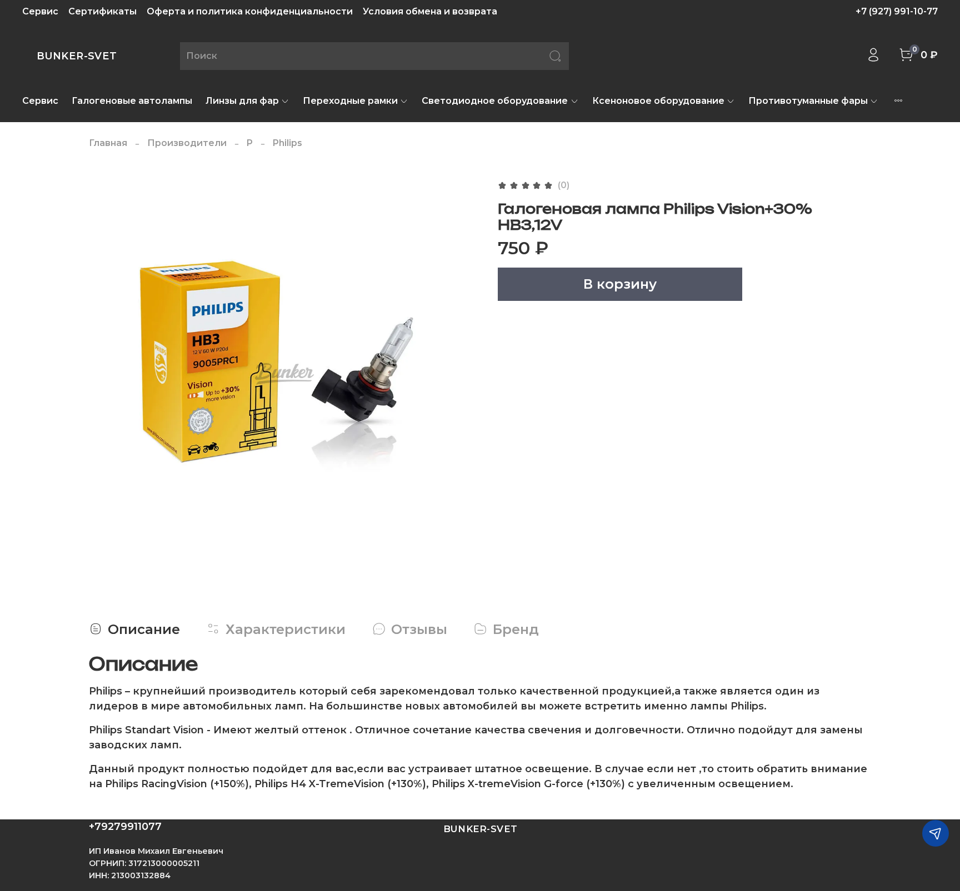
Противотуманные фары (808, 100)
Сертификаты (102, 11)
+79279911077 (125, 826)
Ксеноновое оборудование (658, 100)
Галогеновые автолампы (132, 100)
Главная (108, 143)
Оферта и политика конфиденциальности (250, 11)
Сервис (40, 11)
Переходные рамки (350, 100)
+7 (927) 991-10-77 (897, 11)
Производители (187, 143)
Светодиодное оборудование (495, 100)
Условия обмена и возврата (430, 11)
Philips (287, 143)
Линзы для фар (242, 100)
